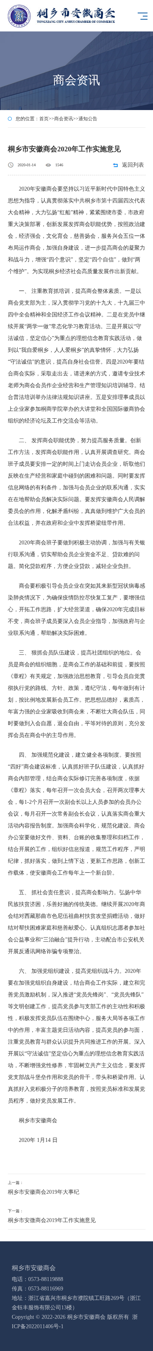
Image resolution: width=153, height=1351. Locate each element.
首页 (44, 118)
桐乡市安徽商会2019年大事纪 (43, 1192)
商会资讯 (63, 118)
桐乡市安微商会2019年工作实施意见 (52, 1220)
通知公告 (87, 118)
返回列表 (133, 165)
